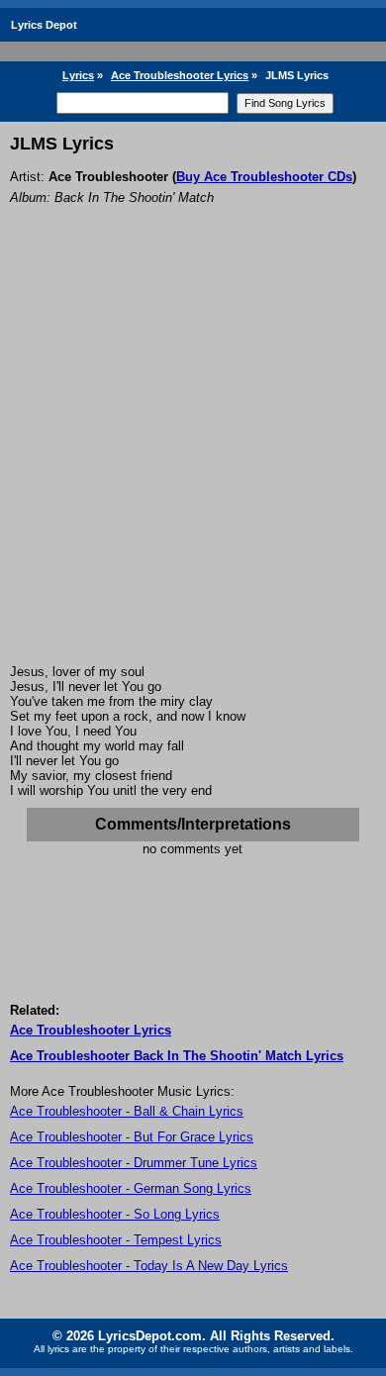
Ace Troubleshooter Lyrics (179, 75)
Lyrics (78, 75)
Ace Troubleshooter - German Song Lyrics (130, 1188)
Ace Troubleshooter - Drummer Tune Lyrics (133, 1162)
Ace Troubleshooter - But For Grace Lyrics (131, 1137)
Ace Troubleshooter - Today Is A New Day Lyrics (149, 1265)
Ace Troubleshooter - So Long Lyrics (115, 1214)
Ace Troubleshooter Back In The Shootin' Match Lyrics (176, 1055)
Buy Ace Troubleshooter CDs (264, 176)
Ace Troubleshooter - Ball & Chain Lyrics (126, 1111)
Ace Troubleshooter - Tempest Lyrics (116, 1239)
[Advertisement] (193, 461)
